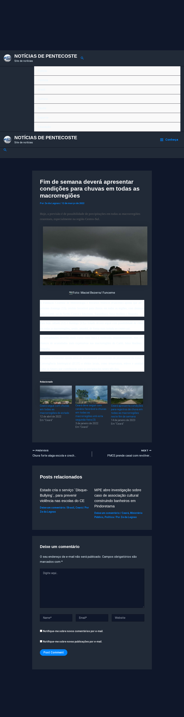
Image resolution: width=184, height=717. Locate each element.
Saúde (42, 108)
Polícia (42, 71)
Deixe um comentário (52, 507)
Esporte (43, 117)
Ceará (79, 507)
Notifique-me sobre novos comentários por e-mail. (73, 631)
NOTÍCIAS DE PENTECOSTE (45, 56)
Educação (44, 127)
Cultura (43, 99)
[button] (82, 58)
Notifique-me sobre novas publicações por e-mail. (72, 641)
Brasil (41, 89)
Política (43, 80)
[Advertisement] (92, 25)
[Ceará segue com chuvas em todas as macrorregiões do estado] (56, 395)
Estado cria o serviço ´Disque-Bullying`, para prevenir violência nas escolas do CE (64, 495)
